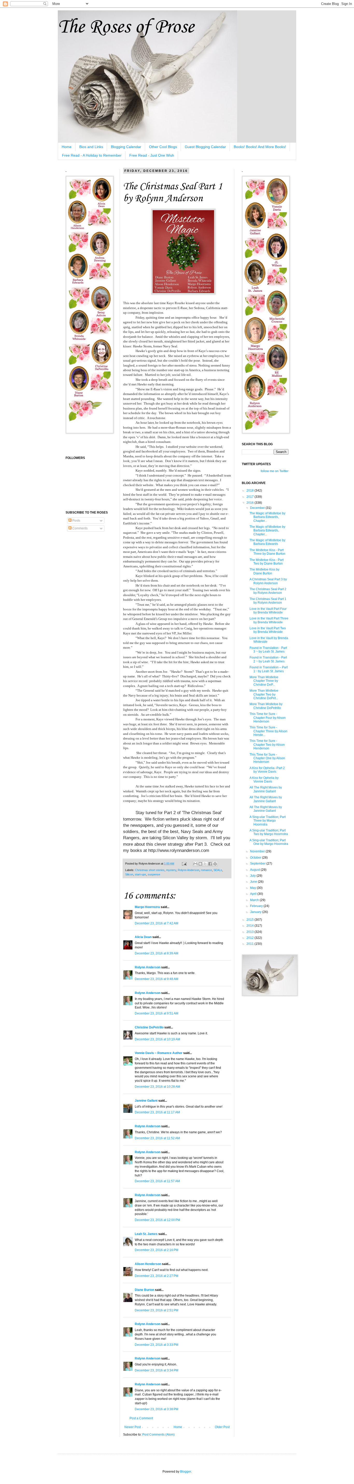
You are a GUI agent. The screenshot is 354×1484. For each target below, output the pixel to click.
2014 (250, 925)
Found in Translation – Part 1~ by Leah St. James (269, 669)
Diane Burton (144, 1290)
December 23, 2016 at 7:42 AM (156, 923)
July (253, 876)
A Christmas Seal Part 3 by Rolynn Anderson (268, 581)
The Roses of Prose (126, 27)
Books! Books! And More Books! (260, 147)
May (253, 888)
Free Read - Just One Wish (151, 155)
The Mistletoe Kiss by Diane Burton (264, 571)
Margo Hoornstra (147, 907)
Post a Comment (141, 1418)
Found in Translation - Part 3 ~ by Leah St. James (268, 649)
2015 (250, 920)
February (257, 906)
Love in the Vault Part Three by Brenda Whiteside (269, 620)
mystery (171, 870)
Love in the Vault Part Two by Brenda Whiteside (268, 630)
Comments (80, 528)
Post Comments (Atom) (158, 1434)
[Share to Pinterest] (215, 863)
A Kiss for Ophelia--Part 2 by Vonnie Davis (267, 769)
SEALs (218, 870)
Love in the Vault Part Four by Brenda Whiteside (268, 610)
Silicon (129, 874)
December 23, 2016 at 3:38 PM (156, 1409)
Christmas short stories (150, 870)
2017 (250, 497)
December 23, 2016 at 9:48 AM (156, 979)
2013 (250, 932)
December (258, 508)
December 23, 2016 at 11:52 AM (157, 1138)
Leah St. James (146, 1234)
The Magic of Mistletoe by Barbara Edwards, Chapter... (267, 517)
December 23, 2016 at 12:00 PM (157, 1220)
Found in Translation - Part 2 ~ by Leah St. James (268, 659)
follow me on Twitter (274, 471)
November (258, 851)
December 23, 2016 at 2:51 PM (156, 1310)
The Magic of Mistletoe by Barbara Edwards (267, 542)
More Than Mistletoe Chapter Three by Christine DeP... (264, 680)
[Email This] (195, 863)
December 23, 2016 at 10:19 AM (157, 1039)
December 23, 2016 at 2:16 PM (156, 1250)
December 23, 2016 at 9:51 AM (156, 1013)
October (256, 857)
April (253, 894)
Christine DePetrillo (149, 1027)
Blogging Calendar (126, 147)
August (255, 870)
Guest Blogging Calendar (205, 147)
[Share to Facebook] (210, 863)
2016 (250, 503)
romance (206, 870)
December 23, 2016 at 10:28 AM (157, 1086)
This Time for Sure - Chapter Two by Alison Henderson (267, 744)
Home (67, 147)
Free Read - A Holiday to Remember (92, 155)
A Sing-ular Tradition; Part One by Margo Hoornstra (269, 842)
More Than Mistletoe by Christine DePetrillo (266, 706)
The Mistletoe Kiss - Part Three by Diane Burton (267, 551)
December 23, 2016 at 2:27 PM (156, 1276)
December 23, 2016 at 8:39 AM (156, 953)
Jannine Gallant (146, 1100)
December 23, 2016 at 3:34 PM (156, 1370)
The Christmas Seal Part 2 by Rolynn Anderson (268, 591)
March (255, 900)
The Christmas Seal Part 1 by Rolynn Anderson (268, 600)
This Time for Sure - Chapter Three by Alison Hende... (268, 731)
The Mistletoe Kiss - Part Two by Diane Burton (267, 561)
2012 (250, 938)
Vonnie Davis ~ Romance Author (158, 1053)
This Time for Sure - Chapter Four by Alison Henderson (268, 717)
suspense (154, 874)
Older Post (222, 1427)
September (258, 863)
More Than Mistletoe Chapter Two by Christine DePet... (264, 694)
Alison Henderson (148, 1264)
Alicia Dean (143, 937)
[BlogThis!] (200, 863)
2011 (250, 944)
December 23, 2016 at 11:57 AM (157, 1181)
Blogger (185, 1471)
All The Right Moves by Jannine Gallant (266, 789)
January (256, 912)
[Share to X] (205, 863)
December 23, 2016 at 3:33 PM (156, 1345)
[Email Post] (184, 863)
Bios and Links (91, 147)
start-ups (140, 874)
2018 (250, 490)
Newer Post (132, 1427)
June (254, 881)
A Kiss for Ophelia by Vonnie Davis (264, 779)
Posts (76, 520)
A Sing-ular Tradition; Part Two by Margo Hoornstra (269, 832)
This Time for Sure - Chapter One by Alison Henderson (267, 758)
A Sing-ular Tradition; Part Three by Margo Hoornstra (268, 820)
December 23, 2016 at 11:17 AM (157, 1112)
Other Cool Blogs (163, 147)
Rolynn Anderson (188, 870)
